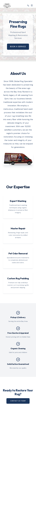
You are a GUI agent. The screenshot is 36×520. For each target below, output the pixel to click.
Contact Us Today (18, 401)
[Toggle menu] (32, 5)
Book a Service (18, 46)
